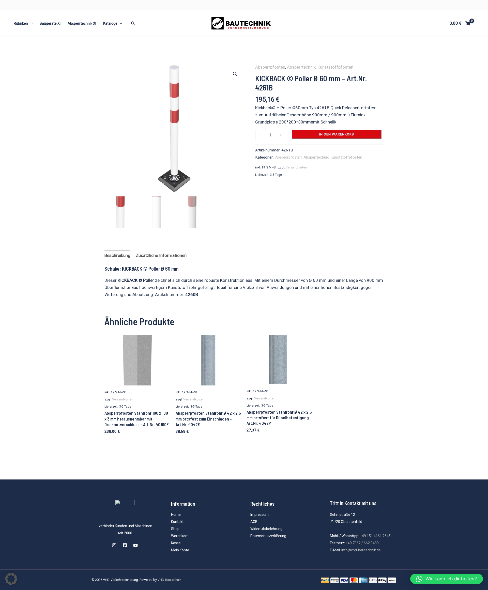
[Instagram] (114, 545)
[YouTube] (135, 545)
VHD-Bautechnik (169, 580)
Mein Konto (180, 550)
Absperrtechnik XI (82, 23)
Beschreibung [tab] (117, 255)
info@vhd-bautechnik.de (361, 550)
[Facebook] (125, 545)
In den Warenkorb (336, 134)
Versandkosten (296, 167)
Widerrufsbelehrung (266, 529)
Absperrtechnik (301, 67)
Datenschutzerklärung (268, 536)
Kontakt (177, 522)
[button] (30, 23)
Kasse (176, 543)
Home (176, 515)
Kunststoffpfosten (335, 67)
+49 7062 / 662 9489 (362, 543)
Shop (175, 529)
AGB (253, 522)
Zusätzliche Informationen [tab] (161, 255)
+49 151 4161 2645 (375, 536)
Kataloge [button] (110, 23)
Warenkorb (180, 536)
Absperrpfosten (270, 67)
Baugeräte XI (50, 23)
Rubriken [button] (21, 23)
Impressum (259, 515)
